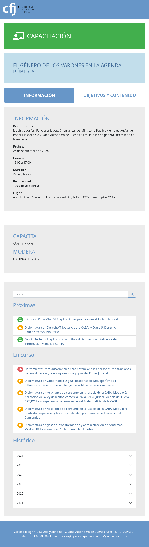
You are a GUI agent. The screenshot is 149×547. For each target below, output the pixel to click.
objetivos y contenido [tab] (109, 95)
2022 (20, 494)
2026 (20, 456)
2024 (20, 475)
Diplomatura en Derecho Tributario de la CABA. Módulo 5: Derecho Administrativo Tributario (70, 329)
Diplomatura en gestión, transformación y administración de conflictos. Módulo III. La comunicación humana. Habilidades (74, 427)
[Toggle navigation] (141, 9)
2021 (20, 503)
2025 (20, 465)
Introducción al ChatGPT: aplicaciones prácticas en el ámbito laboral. (72, 319)
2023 (20, 484)
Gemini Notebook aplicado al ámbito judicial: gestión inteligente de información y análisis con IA (71, 341)
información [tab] (39, 95)
